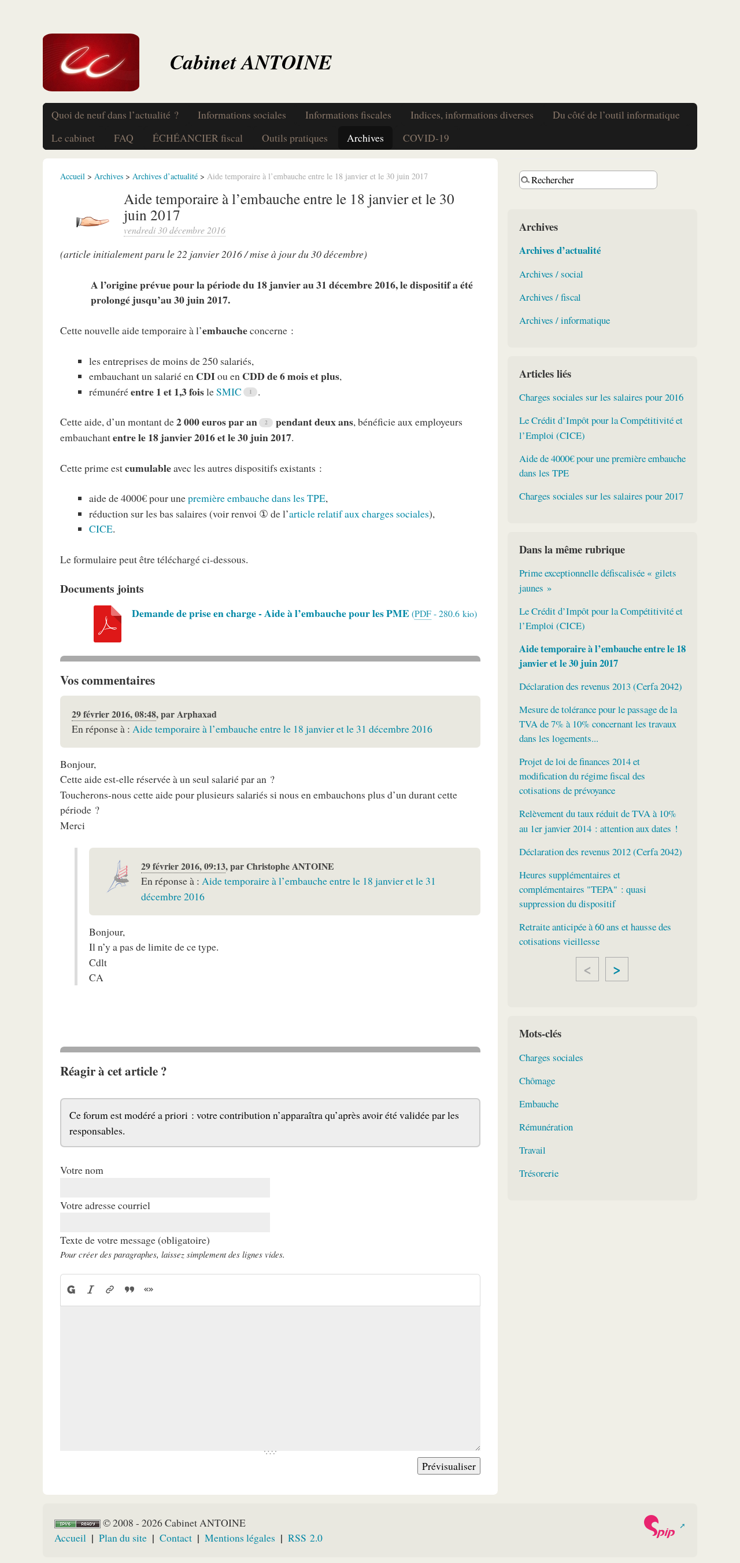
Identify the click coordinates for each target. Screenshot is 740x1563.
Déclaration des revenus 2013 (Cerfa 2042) (600, 686)
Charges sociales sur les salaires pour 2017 (601, 495)
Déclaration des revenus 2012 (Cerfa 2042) (600, 851)
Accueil (72, 176)
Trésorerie (538, 1173)
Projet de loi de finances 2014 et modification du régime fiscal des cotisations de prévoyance (582, 776)
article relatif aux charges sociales (359, 513)
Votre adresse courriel (105, 1205)
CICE (101, 528)
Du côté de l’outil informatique (616, 114)
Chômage (537, 1080)
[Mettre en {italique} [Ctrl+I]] (91, 1289)
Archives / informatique (564, 320)
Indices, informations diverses (472, 114)
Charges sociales (551, 1057)
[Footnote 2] (266, 422)
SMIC (229, 391)
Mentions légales (240, 1537)
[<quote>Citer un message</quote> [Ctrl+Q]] (129, 1289)
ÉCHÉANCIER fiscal (198, 138)
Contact (176, 1537)
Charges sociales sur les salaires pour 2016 (601, 397)
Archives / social (551, 273)
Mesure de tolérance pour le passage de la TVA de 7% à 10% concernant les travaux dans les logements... (598, 724)
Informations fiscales (348, 114)
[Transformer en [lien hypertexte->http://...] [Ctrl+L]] (110, 1289)
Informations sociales (242, 114)
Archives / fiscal (550, 297)
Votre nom (81, 1170)
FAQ (124, 138)
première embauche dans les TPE (256, 498)
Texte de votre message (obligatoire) (135, 1240)
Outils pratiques (295, 138)
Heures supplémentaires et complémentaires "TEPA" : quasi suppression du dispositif (582, 889)
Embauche (538, 1103)
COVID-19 (426, 138)
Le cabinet (73, 138)
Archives (365, 138)
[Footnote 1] (250, 392)
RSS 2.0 (305, 1537)
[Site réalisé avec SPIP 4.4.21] (664, 1526)
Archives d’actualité (165, 176)
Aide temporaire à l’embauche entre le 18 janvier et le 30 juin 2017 (602, 655)
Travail (532, 1149)
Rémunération (546, 1126)
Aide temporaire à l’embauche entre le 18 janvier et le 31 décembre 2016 (282, 729)
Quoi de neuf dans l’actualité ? (115, 114)
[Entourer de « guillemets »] (149, 1289)
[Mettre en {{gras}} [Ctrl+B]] (71, 1289)
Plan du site (123, 1537)
